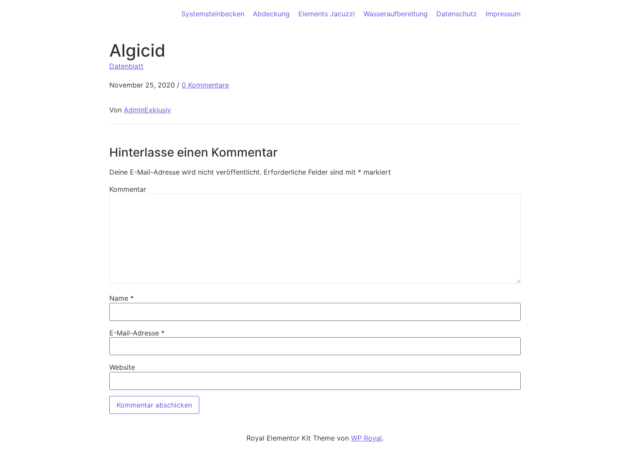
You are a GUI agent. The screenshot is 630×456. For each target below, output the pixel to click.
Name (121, 298)
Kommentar (127, 189)
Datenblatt (126, 66)
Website (122, 367)
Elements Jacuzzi (326, 13)
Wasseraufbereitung (395, 13)
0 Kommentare (205, 85)
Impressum (503, 13)
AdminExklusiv (147, 110)
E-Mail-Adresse (137, 332)
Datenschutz (456, 13)
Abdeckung (271, 13)
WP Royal (366, 438)
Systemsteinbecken (212, 13)
